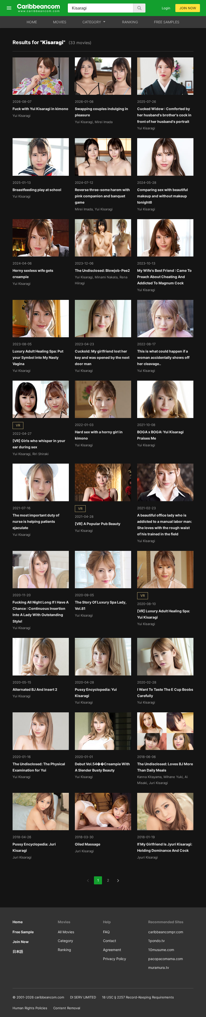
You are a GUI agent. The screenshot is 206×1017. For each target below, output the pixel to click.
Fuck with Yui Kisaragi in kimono (40, 109)
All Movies (66, 932)
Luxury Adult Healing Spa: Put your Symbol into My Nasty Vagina (38, 357)
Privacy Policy (114, 959)
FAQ (106, 932)
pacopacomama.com (165, 959)
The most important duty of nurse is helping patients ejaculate (36, 521)
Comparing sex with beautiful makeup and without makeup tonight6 (162, 196)
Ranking (64, 950)
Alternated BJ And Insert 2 (35, 689)
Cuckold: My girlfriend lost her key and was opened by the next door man (102, 357)
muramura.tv (158, 967)
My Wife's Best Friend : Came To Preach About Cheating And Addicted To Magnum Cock (164, 276)
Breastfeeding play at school (37, 190)
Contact (109, 941)
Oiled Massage (87, 844)
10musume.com (161, 950)
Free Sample (23, 932)
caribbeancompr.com (165, 932)
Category (65, 941)
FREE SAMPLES (166, 22)
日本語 (18, 951)
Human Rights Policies (30, 1008)
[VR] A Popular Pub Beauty (97, 524)
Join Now (21, 942)
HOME (32, 22)
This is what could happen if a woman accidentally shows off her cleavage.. (163, 357)
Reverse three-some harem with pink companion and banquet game (102, 196)
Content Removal (66, 1008)
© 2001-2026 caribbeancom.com (38, 997)
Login (166, 8)
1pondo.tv (156, 941)
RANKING (130, 22)
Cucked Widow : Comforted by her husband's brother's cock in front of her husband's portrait (164, 115)
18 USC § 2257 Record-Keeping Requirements (138, 997)
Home (18, 922)
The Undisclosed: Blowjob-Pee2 (102, 270)
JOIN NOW (187, 8)
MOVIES (59, 22)
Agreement (112, 950)
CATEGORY (91, 22)
